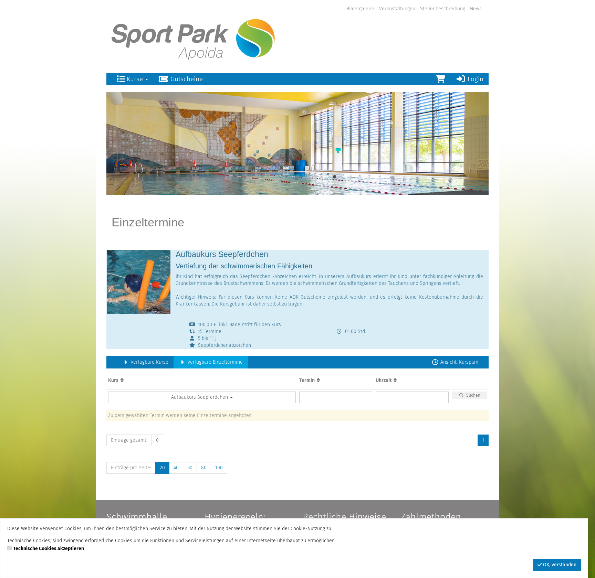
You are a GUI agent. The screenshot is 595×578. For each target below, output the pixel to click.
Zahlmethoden (431, 517)
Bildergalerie (360, 9)
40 (176, 468)
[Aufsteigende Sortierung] (122, 380)
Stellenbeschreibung (442, 9)
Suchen (472, 395)
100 (219, 468)
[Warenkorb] (440, 79)
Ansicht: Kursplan (458, 362)
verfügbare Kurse (148, 362)
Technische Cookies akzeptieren (48, 549)
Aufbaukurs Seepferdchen (200, 397)
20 (162, 468)
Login (474, 79)
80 (204, 468)
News (476, 9)
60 (189, 468)
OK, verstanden (559, 565)
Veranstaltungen (397, 9)
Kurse (135, 79)
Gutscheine (186, 79)
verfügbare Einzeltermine (214, 362)
